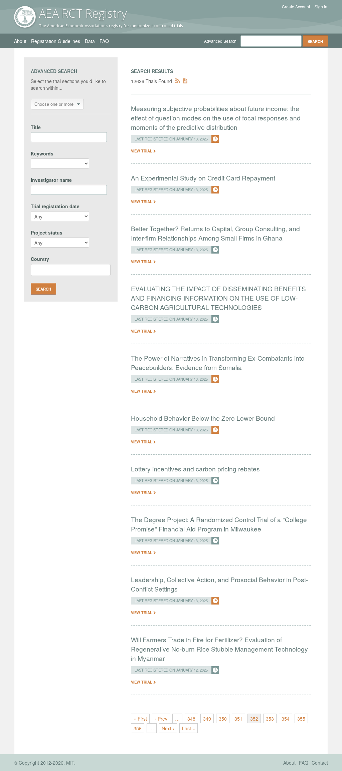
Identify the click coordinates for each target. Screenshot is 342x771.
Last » (188, 728)
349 (207, 718)
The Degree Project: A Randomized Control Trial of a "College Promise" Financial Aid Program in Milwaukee (219, 524)
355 (301, 718)
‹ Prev (161, 718)
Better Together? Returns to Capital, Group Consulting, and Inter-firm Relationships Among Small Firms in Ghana (215, 233)
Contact (320, 762)
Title (36, 127)
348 (191, 718)
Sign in (321, 6)
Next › (168, 728)
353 (270, 718)
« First (140, 718)
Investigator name (51, 179)
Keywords (42, 153)
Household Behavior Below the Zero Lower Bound (203, 417)
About (20, 41)
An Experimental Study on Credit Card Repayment (203, 177)
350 (223, 718)
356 (138, 728)
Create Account (296, 6)
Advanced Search (220, 41)
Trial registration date (55, 206)
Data (90, 41)
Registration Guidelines (55, 41)
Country (40, 259)
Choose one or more (53, 104)
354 (286, 718)
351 (238, 718)
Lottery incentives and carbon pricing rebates (195, 468)
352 (254, 718)
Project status (46, 232)
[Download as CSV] (185, 81)
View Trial (142, 150)
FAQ (104, 41)
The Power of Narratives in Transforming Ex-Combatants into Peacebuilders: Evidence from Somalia (218, 362)
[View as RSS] (177, 81)
